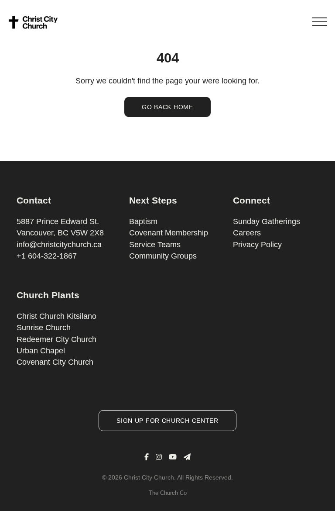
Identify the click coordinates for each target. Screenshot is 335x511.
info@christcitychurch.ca (59, 244)
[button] (319, 21)
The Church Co (168, 493)
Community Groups (163, 256)
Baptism (143, 221)
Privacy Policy (257, 244)
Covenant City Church (55, 362)
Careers (247, 232)
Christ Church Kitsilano (56, 316)
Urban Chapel (41, 350)
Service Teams (155, 244)
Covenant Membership (168, 232)
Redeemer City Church (56, 339)
